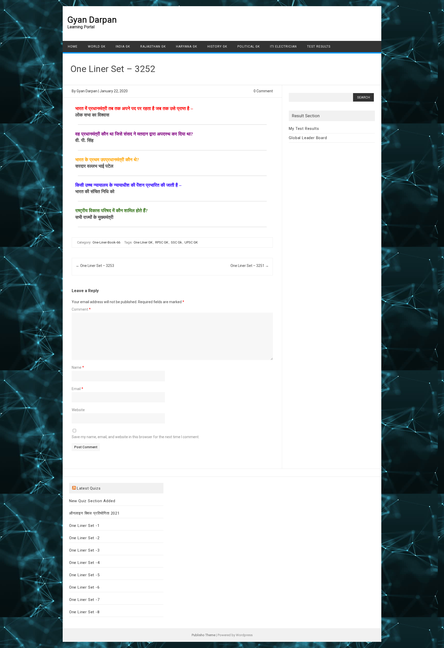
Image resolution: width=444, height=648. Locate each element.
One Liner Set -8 (84, 612)
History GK (217, 46)
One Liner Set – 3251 (249, 266)
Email (77, 389)
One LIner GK (143, 242)
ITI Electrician (283, 46)
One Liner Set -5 (84, 575)
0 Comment (263, 91)
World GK (96, 46)
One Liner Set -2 (84, 538)
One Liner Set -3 (84, 550)
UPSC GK (191, 242)
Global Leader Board (308, 138)
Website (78, 410)
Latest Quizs (89, 488)
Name (78, 367)
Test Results (318, 46)
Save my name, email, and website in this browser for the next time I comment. (135, 437)
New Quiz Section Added (92, 501)
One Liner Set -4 (84, 562)
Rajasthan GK (153, 46)
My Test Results (304, 128)
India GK (123, 46)
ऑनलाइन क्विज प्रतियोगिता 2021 (94, 513)
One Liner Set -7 (84, 599)
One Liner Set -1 (84, 525)
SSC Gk (176, 242)
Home (73, 46)
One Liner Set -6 (84, 587)
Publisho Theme (203, 635)
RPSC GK (161, 242)
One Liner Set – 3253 (95, 266)
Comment (81, 309)
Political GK (248, 46)
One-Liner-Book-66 (106, 242)
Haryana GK (186, 46)
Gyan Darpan (92, 19)
